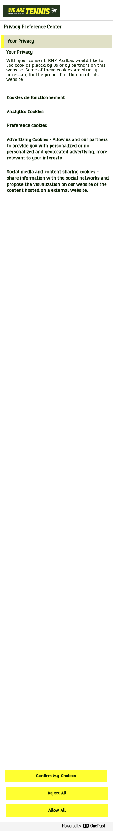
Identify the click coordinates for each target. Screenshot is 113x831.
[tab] (56, 42)
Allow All (57, 811)
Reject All (57, 793)
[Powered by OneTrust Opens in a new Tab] (86, 826)
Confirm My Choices (56, 776)
